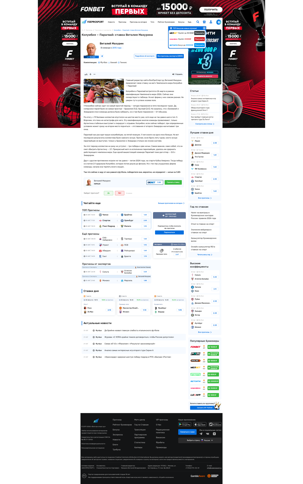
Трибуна (116, 449)
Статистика (139, 442)
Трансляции (140, 430)
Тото (152, 22)
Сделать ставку (173, 182)
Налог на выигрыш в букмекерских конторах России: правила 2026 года (203, 215)
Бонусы (181, 22)
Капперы (138, 447)
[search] (197, 22)
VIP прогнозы (162, 420)
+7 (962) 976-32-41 (192, 468)
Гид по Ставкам (141, 425)
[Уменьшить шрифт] (94, 74)
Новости (111, 22)
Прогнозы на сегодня (138, 22)
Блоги (115, 444)
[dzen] (214, 433)
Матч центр (139, 420)
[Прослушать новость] (173, 74)
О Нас (158, 425)
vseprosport (93, 22)
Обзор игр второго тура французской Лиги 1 (204, 108)
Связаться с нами (187, 432)
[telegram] (200, 433)
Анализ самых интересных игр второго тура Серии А (204, 99)
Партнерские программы (140, 436)
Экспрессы (118, 435)
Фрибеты (160, 442)
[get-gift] (204, 22)
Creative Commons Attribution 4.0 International (132, 457)
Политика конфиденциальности (93, 444)
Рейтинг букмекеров (166, 22)
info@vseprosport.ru (214, 468)
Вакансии (160, 437)
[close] (204, 28)
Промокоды (161, 447)
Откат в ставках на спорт (202, 224)
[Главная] (82, 30)
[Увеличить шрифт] (90, 74)
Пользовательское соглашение (92, 448)
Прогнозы (122, 22)
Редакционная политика (162, 431)
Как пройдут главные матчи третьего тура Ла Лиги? (204, 117)
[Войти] (210, 21)
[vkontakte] (207, 433)
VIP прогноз (169, 226)
